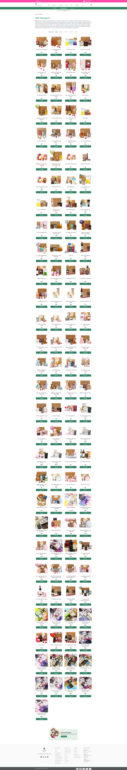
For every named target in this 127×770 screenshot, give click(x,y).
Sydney (72, 8)
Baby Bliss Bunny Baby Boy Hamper (85, 439)
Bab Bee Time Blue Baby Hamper (41, 325)
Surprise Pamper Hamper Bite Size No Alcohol (85, 508)
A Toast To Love (41, 644)
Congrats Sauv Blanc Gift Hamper (85, 187)
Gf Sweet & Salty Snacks (70, 49)
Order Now (41, 54)
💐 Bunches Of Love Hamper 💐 (71, 461)
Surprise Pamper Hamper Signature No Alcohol (41, 668)
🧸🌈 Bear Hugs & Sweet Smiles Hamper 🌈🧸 (56, 164)
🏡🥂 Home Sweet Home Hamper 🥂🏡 (85, 554)
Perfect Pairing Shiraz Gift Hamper (85, 256)
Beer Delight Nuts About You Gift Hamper (56, 96)
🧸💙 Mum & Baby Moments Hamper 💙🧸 (56, 393)
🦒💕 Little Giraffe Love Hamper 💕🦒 (56, 348)
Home (49, 5)
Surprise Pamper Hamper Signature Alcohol (85, 645)
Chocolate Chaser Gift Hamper (85, 278)
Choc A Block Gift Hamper (41, 141)
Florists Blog (67, 760)
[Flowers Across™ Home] (38, 4)
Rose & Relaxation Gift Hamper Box (41, 599)
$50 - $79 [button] (66, 31)
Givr (65, 754)
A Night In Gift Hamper (42, 278)
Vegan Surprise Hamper (71, 507)
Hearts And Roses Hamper (85, 163)
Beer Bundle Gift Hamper (70, 209)
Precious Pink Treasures (85, 484)
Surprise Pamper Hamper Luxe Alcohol (41, 691)
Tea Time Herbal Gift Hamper (42, 232)
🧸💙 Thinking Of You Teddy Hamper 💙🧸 (42, 485)
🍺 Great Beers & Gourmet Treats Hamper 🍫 (56, 233)
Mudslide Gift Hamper (71, 186)
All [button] (56, 31)
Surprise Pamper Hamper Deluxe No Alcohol (56, 622)
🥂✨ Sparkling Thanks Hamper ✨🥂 (41, 302)
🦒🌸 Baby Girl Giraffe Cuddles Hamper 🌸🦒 (41, 348)
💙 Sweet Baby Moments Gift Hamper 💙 (56, 508)
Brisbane (54, 8)
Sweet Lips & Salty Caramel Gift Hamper (41, 187)
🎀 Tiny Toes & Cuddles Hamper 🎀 (71, 531)
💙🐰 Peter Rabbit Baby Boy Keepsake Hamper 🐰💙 (56, 577)
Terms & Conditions (77, 757)
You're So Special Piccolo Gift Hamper (56, 302)
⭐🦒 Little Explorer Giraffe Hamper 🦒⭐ (56, 141)
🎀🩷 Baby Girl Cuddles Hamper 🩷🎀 (85, 348)
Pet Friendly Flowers (58, 760)
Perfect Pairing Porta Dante (71, 278)
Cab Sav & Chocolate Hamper (85, 301)
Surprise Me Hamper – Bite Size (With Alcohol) (70, 554)
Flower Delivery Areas (58, 757)
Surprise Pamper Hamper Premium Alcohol (85, 691)
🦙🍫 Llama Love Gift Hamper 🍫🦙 (85, 141)
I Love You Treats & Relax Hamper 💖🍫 (85, 73)
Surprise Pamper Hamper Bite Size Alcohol (56, 554)
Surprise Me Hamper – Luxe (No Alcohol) (85, 668)
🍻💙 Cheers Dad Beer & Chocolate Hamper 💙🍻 (85, 233)
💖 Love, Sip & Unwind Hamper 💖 (56, 645)
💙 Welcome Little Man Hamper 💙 (85, 393)
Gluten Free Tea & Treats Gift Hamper (71, 96)
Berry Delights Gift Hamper (71, 415)
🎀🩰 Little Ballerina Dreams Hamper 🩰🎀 (42, 577)
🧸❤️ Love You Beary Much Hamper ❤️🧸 (56, 73)
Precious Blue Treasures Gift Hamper (56, 485)
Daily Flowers (57, 754)
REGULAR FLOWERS (66, 732)
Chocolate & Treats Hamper (85, 49)
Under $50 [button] (60, 31)
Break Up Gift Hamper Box (56, 530)
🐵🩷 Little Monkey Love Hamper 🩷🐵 (56, 439)
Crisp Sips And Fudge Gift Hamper (56, 50)
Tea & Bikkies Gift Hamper (41, 95)
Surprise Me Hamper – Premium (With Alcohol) (70, 691)
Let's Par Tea (71, 255)
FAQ (56, 751)
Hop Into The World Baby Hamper (41, 439)
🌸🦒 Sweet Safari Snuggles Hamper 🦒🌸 (71, 141)
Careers (75, 751)
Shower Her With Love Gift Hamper (85, 210)
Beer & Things (85, 118)
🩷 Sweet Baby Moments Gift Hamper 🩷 (85, 577)
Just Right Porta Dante (56, 415)
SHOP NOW (64, 736)
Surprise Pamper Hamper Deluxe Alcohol (85, 622)
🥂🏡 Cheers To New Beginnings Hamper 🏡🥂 (85, 599)
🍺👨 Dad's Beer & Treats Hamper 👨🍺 (56, 256)
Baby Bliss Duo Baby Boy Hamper (56, 462)
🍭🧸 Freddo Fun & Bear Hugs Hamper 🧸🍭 (41, 118)
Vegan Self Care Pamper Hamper (85, 370)
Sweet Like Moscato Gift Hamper (71, 163)
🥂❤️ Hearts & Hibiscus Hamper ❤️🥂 (56, 210)
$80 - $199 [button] (71, 31)
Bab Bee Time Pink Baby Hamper (56, 325)
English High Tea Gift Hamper (71, 370)
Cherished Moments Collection (41, 507)
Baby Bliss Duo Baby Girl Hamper (41, 462)
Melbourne (64, 8)
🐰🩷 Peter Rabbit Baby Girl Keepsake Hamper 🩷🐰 (71, 577)
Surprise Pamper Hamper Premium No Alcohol (41, 714)
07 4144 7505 (86, 757)
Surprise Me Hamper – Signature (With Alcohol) (71, 668)
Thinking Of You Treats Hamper (41, 49)
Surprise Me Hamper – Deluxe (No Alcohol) (70, 622)
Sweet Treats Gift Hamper (70, 72)
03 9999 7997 (86, 752)
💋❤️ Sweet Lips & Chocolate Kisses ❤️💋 (41, 164)
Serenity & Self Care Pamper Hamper (71, 325)
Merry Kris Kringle (85, 95)
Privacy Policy (76, 754)
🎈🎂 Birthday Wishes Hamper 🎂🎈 (41, 256)
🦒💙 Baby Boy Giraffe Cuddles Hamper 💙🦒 (70, 348)
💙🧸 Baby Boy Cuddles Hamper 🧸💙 (41, 370)
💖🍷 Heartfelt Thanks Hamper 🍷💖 (56, 279)
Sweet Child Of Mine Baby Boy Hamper (85, 531)
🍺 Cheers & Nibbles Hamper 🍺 (56, 118)
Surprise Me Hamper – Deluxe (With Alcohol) (41, 622)
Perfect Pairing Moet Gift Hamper (71, 599)
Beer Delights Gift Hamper (56, 186)
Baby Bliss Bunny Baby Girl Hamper (71, 439)
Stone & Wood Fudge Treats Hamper (71, 118)
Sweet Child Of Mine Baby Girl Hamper (41, 554)
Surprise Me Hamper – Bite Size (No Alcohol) (41, 531)
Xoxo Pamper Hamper (71, 484)
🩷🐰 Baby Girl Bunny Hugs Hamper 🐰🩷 (71, 393)
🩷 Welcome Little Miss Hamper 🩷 (41, 416)
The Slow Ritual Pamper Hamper (56, 370)
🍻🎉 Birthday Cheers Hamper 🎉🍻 (70, 233)
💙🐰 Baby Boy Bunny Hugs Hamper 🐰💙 (42, 393)
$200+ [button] (76, 31)
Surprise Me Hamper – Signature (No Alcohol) (56, 668)
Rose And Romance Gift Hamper (41, 73)
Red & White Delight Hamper (85, 461)
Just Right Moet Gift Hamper (56, 599)
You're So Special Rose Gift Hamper (71, 302)
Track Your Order (58, 763)
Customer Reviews (68, 751)
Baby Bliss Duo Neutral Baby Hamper (85, 416)
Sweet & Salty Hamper (42, 209)
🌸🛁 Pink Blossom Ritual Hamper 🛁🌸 (85, 325)
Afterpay (66, 757)
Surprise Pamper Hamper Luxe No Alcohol (56, 691)
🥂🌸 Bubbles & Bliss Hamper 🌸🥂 (70, 645)
